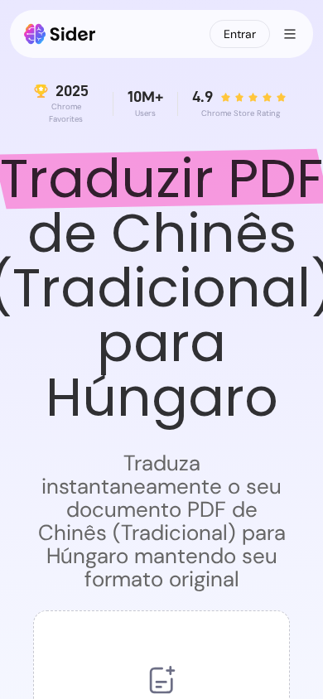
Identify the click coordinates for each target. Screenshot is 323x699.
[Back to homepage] (60, 34)
